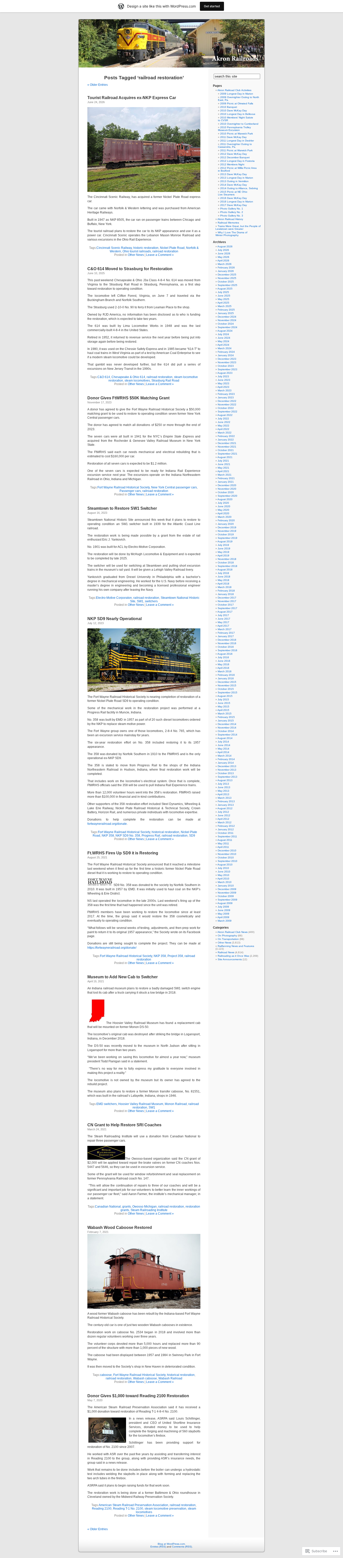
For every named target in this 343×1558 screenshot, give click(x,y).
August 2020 (225, 499)
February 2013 (226, 801)
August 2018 (225, 569)
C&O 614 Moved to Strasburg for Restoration (130, 269)
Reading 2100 (101, 1508)
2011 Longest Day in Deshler (237, 140)
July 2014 (223, 741)
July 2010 (223, 868)
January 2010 (226, 885)
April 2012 (223, 819)
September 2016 (227, 650)
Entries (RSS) (158, 1546)
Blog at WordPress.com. (172, 1543)
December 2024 (227, 316)
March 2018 (225, 587)
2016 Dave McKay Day (233, 198)
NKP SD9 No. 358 (128, 835)
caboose (106, 1375)
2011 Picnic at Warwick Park (236, 150)
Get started (212, 6)
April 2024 (223, 344)
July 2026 (223, 250)
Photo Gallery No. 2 (231, 212)
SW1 (140, 601)
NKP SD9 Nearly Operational (114, 619)
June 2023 (224, 380)
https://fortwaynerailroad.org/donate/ (111, 947)
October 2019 (226, 534)
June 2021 (224, 464)
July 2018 (223, 573)
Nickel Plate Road (172, 248)
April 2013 (223, 794)
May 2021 (223, 467)
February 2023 (226, 394)
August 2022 (225, 415)
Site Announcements (230, 959)
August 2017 (225, 611)
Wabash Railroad (170, 1378)
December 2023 (227, 358)
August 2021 (225, 457)
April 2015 (223, 710)
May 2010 (223, 875)
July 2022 (223, 418)
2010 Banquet (228, 107)
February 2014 (226, 759)
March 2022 (225, 432)
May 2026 (223, 257)
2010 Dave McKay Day (233, 110)
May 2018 (223, 580)
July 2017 (223, 615)
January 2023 (226, 397)
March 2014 (225, 755)
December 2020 (227, 485)
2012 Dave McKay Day (233, 154)
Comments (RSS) (182, 1546)
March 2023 (225, 390)
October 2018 (226, 562)
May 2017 (223, 622)
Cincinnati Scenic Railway (114, 248)
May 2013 (223, 790)
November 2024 (227, 320)
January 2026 (226, 271)
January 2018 (226, 594)
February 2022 (226, 436)
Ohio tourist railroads (137, 251)
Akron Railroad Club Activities (234, 90)
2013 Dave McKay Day (233, 174)
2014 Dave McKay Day (233, 184)
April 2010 (223, 878)
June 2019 (224, 548)
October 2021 (226, 450)
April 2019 (223, 555)
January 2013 (226, 804)
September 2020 (227, 495)
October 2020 (226, 492)
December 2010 (227, 850)
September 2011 (227, 836)
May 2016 (223, 664)
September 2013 (227, 776)
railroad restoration (165, 251)
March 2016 (225, 671)
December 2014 (227, 724)
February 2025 (226, 309)
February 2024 (226, 351)
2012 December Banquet (235, 157)
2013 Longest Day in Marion (236, 177)
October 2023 (226, 365)
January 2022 (226, 439)
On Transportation (228, 939)
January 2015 (226, 720)
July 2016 (223, 657)
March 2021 (225, 474)
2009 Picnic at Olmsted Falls (236, 103)
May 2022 (223, 425)
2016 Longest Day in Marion (236, 201)
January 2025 (226, 313)
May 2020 (223, 509)
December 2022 (227, 401)
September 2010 (227, 861)
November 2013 (227, 769)
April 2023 (223, 387)
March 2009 (225, 920)
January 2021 (226, 481)
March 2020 (225, 516)
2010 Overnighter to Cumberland (239, 123)
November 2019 (227, 531)
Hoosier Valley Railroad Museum (140, 1104)
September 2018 (227, 566)
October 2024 (226, 323)
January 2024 (226, 355)
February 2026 (226, 267)
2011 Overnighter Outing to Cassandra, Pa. (235, 145)
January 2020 (226, 524)
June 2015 (224, 703)
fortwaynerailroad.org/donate (107, 824)
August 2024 (225, 330)
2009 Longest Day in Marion (236, 93)
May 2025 (223, 299)
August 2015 (225, 696)
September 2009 (227, 899)
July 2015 (223, 699)
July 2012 (223, 811)
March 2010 (225, 882)
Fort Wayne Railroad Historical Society (123, 487)
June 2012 (224, 815)
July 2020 (223, 502)
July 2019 (223, 545)
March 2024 (225, 348)
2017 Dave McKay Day (233, 205)
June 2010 (224, 871)
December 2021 (227, 443)
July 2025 (223, 292)
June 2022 (224, 422)
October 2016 (226, 646)
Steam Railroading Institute (149, 1210)
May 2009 (223, 913)
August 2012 (225, 808)
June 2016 (224, 660)
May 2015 (223, 706)
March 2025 (225, 306)
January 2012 (226, 829)
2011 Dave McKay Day (233, 137)
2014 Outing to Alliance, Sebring (239, 188)
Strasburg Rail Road (165, 380)
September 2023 (227, 369)
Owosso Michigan (144, 1206)
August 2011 (224, 840)
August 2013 (225, 780)
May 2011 (223, 843)
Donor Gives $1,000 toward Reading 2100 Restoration (138, 1396)
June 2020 (224, 506)
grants (126, 1206)
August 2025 (225, 288)
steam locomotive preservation (165, 1508)
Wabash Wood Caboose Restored (119, 1227)
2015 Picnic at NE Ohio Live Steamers (232, 193)
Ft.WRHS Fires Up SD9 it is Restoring (122, 853)
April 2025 (223, 302)
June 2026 (224, 253)
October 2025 (226, 281)
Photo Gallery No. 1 (231, 208)
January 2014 (226, 762)
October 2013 (226, 773)
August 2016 (225, 653)
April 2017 (223, 625)
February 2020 (226, 520)
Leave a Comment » (160, 255)
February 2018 (226, 590)
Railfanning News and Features (236, 946)
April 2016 (223, 667)
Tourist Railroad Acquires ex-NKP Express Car (131, 98)
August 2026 (225, 246)
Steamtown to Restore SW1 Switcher (122, 508)
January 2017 (226, 636)
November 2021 (227, 446)
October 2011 (226, 833)
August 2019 (225, 541)
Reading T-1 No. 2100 (128, 1508)
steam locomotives (137, 380)
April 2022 (223, 429)
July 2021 (223, 460)
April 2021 (223, 471)
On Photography (227, 935)
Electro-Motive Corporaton (114, 598)
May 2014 (223, 748)
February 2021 (226, 478)
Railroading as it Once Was (233, 955)
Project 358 (175, 956)
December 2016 (227, 639)
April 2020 (223, 513)
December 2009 (227, 889)
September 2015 (227, 692)
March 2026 (225, 264)
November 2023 (227, 362)
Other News (136, 255)
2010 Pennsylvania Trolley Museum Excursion (234, 128)
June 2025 (224, 295)
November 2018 (227, 559)
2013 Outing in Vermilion (234, 181)
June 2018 (224, 576)
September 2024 (227, 327)
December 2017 (227, 597)
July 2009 (223, 906)
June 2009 (224, 910)
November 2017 (227, 601)
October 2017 (226, 604)
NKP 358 (108, 835)
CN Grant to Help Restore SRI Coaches (124, 1125)
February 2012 (226, 826)
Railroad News (226, 952)
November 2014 (227, 727)
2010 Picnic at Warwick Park (236, 133)
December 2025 (227, 274)
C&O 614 (103, 377)
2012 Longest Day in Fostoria (237, 161)
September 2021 (227, 453)
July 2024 (223, 334)
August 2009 (225, 903)
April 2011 (223, 847)
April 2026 (223, 260)
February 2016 (226, 675)
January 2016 (226, 678)
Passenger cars (130, 491)
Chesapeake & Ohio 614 (128, 377)
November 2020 (227, 488)
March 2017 (225, 629)
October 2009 (226, 896)
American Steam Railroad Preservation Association (133, 1505)
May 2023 (223, 383)
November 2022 (227, 404)
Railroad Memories (228, 222)
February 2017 (226, 632)
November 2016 (227, 643)
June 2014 (224, 745)
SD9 (192, 835)
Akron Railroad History (230, 219)
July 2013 (223, 783)
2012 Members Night (232, 164)
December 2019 (227, 527)
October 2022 (226, 408)
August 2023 (225, 373)
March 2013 (225, 797)
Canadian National (108, 1206)
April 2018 (223, 583)
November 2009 (227, 892)
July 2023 (223, 376)
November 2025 (227, 278)
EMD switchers (106, 1104)
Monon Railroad (176, 1104)
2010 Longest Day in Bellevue (237, 114)
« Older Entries (97, 85)
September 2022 (227, 411)
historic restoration (145, 248)
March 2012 (225, 822)
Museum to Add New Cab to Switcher (122, 977)
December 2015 (227, 682)
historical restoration (165, 832)
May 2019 (223, 552)
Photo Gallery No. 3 (231, 215)
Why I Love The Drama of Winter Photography (231, 234)
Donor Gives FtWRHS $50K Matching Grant (128, 398)
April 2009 (223, 917)
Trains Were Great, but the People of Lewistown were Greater (238, 227)
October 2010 (226, 857)
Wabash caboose (145, 1378)
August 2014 (225, 738)
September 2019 (227, 538)
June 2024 (224, 337)
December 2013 (227, 766)
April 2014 (223, 752)
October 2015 (226, 689)
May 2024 (223, 341)
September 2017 (227, 608)
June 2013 (224, 787)
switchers (151, 601)
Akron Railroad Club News (232, 932)
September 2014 (227, 734)
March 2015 (225, 713)
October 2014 (226, 731)
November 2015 (227, 685)
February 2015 (226, 717)
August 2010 (225, 864)
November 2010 (227, 854)
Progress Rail (151, 835)
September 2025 (227, 285)
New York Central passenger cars (174, 487)
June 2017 (224, 618)
